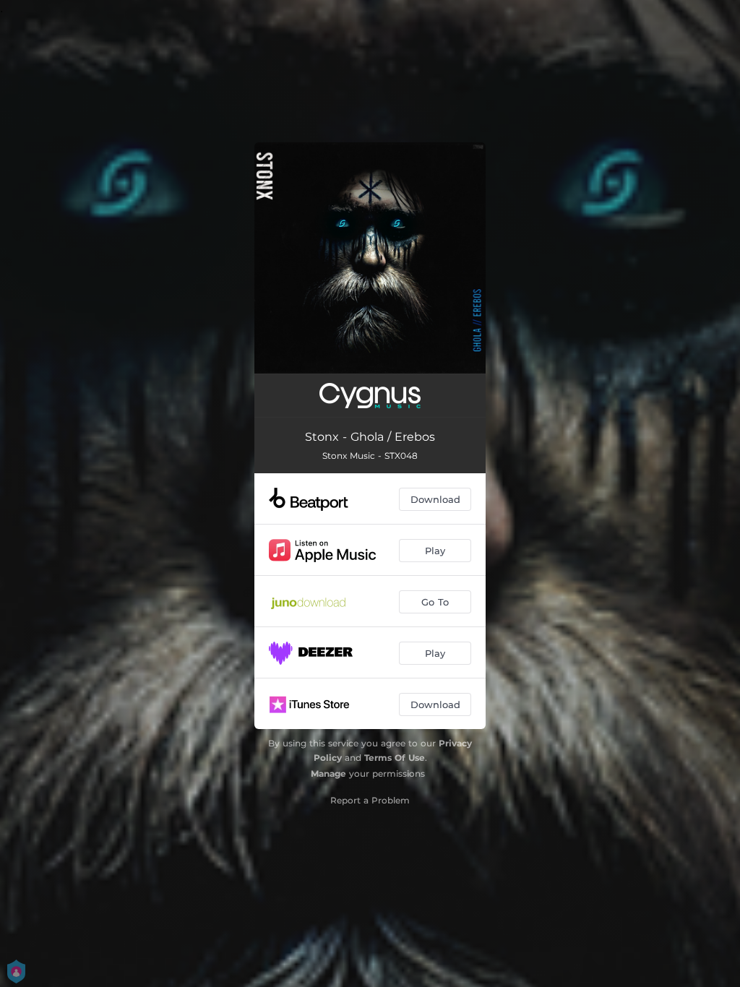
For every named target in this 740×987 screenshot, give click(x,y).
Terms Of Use (394, 757)
